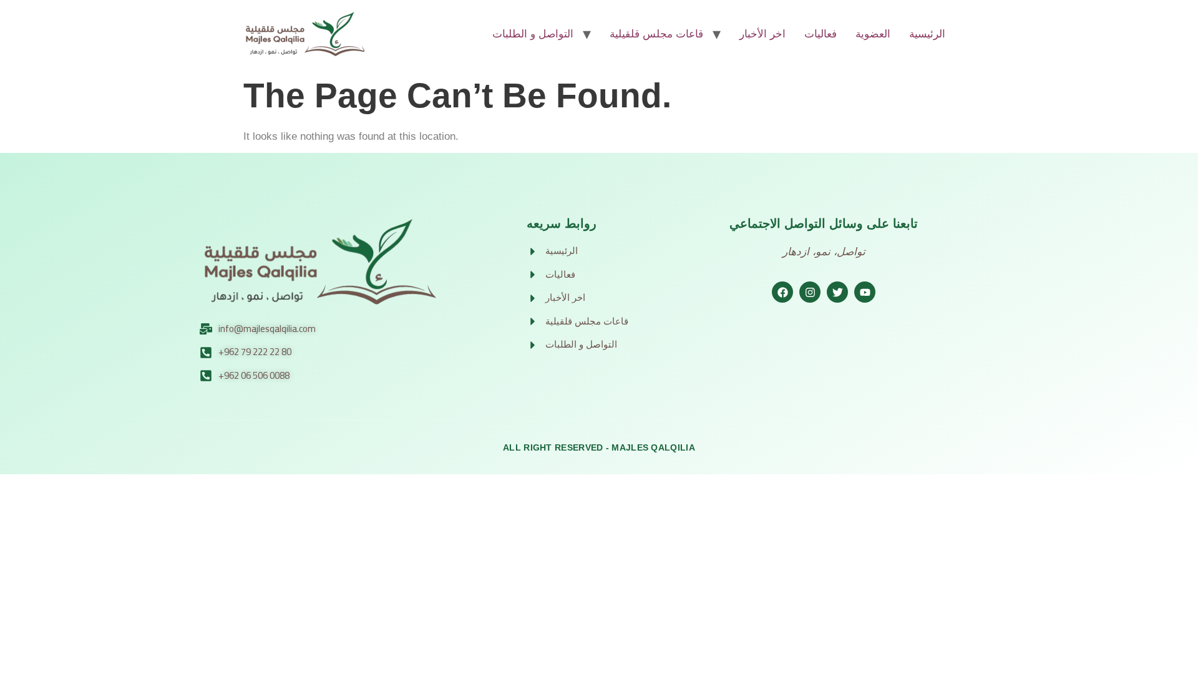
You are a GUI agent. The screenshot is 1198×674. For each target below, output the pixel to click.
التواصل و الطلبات (532, 34)
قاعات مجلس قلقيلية (656, 34)
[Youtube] (864, 292)
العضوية (872, 34)
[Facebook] (782, 292)
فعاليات (820, 34)
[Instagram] (810, 292)
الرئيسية (927, 34)
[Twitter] (837, 292)
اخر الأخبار (762, 34)
